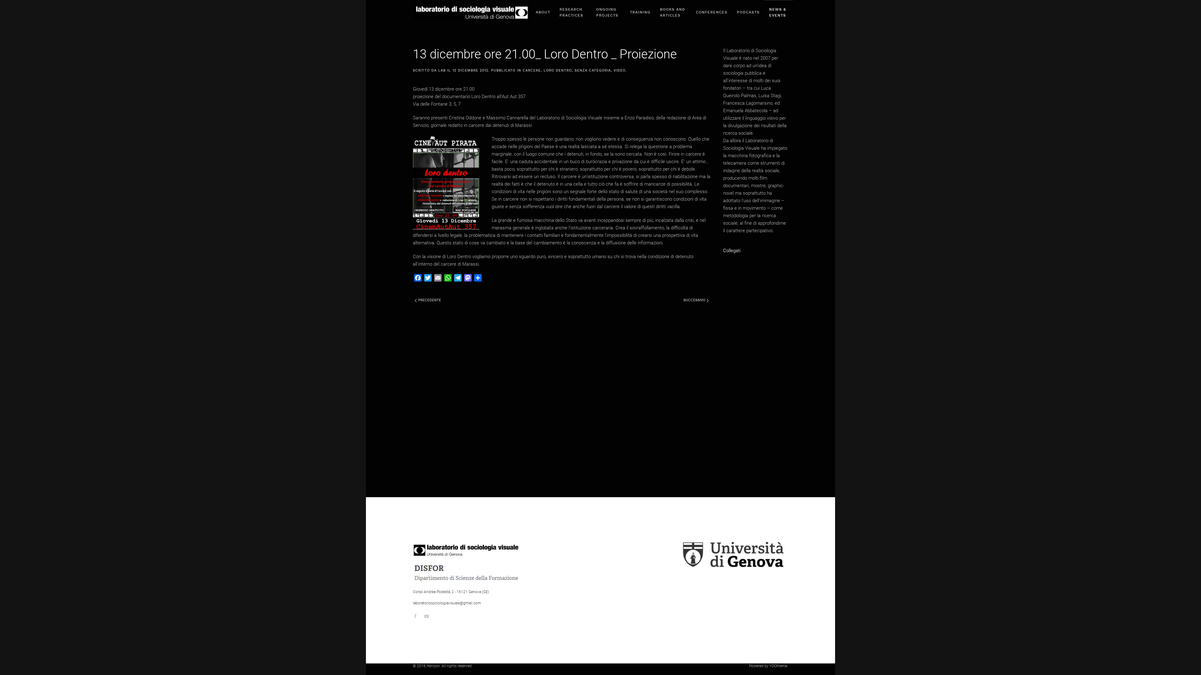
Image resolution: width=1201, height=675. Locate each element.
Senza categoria (593, 70)
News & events (777, 12)
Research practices (571, 12)
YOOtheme (778, 666)
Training (640, 12)
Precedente (429, 300)
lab (442, 70)
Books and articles (672, 12)
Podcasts (748, 12)
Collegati (732, 250)
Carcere (532, 70)
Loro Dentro (558, 70)
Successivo (695, 300)
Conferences (711, 12)
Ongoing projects (607, 12)
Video (620, 70)
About (543, 12)
